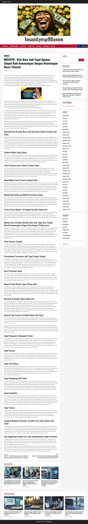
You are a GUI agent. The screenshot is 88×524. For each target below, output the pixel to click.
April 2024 (65, 193)
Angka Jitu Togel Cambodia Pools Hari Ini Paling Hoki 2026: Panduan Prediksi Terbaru (73, 76)
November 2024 (66, 173)
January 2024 (66, 201)
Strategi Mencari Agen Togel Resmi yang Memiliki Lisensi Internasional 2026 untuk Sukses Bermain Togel (12, 473)
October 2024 (66, 176)
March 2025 (65, 162)
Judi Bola (53, 46)
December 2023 (66, 204)
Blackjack (38, 46)
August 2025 (66, 149)
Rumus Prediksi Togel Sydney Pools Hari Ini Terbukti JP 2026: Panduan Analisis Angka (73, 88)
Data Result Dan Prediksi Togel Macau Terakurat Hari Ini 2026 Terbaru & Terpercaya (71, 82)
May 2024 (65, 190)
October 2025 (66, 143)
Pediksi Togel (31, 46)
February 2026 (66, 132)
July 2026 (65, 118)
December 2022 (66, 209)
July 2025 (65, 151)
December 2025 (66, 138)
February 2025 (66, 165)
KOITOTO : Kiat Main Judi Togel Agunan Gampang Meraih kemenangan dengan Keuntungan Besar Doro (45, 456)
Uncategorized (66, 238)
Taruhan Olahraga (14, 46)
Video (83, 46)
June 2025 (65, 154)
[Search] (76, 46)
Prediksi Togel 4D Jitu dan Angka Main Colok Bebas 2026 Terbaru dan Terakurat (73, 70)
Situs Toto (65, 244)
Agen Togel (5, 46)
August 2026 (66, 115)
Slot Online (23, 46)
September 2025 (67, 146)
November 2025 (66, 140)
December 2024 (66, 171)
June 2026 (65, 121)
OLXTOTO (49, 521)
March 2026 (65, 129)
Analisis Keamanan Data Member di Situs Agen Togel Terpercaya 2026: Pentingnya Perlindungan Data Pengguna (50, 473)
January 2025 (66, 168)
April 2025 (65, 160)
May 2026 (65, 124)
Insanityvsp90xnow (44, 39)
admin (6, 70)
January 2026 (66, 135)
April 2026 (65, 127)
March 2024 (65, 196)
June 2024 (65, 187)
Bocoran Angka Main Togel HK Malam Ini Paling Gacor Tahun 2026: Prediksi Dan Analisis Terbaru (72, 95)
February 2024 (66, 198)
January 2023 (66, 207)
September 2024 (67, 179)
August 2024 (66, 182)
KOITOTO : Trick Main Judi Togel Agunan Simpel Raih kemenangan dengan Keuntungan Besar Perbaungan (16, 456)
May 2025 (65, 157)
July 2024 (65, 185)
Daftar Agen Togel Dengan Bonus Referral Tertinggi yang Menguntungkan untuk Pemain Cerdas (31, 473)
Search (64, 56)
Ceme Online (46, 46)
